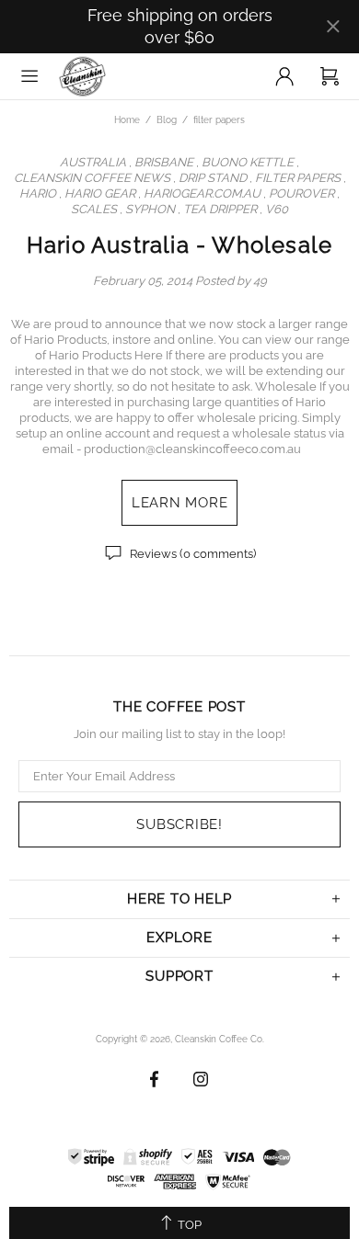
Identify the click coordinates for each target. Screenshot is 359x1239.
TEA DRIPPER (220, 209)
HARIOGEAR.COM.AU (202, 193)
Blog (166, 120)
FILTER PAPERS (298, 178)
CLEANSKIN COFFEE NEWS (92, 178)
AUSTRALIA (93, 162)
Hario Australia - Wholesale (179, 245)
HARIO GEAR (99, 193)
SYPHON (150, 209)
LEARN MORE (180, 502)
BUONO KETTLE (248, 162)
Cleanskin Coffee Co (104, 76)
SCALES (94, 209)
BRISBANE (163, 162)
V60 (276, 209)
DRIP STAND (213, 178)
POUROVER (301, 193)
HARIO (37, 193)
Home (127, 120)
